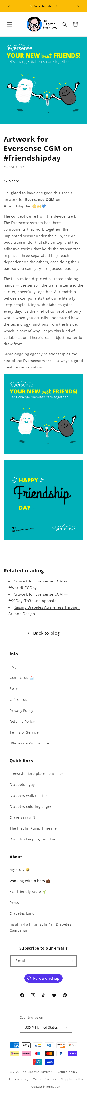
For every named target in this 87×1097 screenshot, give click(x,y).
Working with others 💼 (30, 880)
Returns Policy (22, 721)
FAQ (13, 666)
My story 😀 (20, 869)
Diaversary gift (22, 817)
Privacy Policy (21, 710)
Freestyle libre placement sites (37, 773)
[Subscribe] (71, 961)
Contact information (45, 1086)
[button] (9, 24)
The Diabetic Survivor (36, 1072)
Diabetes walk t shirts (29, 795)
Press (14, 902)
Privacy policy (19, 1079)
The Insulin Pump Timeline (33, 828)
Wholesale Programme (29, 743)
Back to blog (46, 633)
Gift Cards (18, 699)
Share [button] (14, 181)
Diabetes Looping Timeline (33, 839)
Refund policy (67, 1072)
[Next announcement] (78, 6)
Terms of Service (24, 732)
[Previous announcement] (9, 6)
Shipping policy (72, 1079)
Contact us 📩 (22, 677)
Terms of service (44, 1079)
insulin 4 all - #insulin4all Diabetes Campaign (40, 927)
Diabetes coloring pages (31, 806)
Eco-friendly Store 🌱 (28, 891)
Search (16, 688)
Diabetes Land (22, 913)
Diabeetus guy (22, 784)
